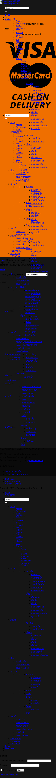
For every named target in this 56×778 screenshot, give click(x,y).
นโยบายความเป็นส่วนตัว (16, 474)
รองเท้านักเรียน (23, 281)
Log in (20, 770)
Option (24, 165)
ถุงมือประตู (36, 190)
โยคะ (28, 219)
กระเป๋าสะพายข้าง (24, 241)
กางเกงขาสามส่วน (39, 229)
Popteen (25, 75)
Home (3, 260)
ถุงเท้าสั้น (35, 215)
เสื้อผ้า (29, 106)
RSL (18, 160)
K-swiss (19, 153)
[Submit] (6, 11)
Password (5, 765)
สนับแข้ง (35, 199)
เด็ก (12, 170)
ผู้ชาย (12, 80)
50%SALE (15, 256)
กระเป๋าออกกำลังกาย (31, 387)
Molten (24, 70)
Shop (12, 122)
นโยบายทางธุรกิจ (13, 471)
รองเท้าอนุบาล (22, 284)
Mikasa (19, 157)
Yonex (18, 155)
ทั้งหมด (19, 162)
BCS (18, 139)
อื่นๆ (28, 225)
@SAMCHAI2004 (35, 461)
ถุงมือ (28, 206)
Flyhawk (19, 141)
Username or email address (13, 761)
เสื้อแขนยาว (36, 261)
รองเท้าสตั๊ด (21, 277)
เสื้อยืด (34, 219)
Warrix (18, 129)
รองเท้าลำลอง (37, 207)
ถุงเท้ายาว (35, 212)
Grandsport (21, 127)
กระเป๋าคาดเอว (22, 248)
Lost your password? (9, 775)
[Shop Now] (6, 17)
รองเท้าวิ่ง (35, 242)
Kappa (19, 42)
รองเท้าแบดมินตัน (33, 293)
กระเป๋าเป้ (20, 244)
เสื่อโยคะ (35, 222)
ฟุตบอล (29, 186)
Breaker (19, 136)
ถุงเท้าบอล (36, 193)
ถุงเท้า (29, 209)
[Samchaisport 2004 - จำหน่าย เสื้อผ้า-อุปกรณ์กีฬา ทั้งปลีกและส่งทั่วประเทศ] (10, 2)
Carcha (24, 77)
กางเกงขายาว (37, 119)
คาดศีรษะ (25, 409)
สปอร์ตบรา (36, 252)
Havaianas (26, 73)
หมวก (28, 203)
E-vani (24, 170)
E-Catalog (15, 253)
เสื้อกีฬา (34, 255)
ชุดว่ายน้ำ (35, 232)
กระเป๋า (13, 332)
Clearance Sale (12, 481)
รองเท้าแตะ (15, 251)
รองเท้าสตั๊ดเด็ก (32, 290)
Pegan (19, 148)
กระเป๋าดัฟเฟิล (22, 238)
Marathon (25, 68)
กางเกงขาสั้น (37, 226)
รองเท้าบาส (36, 203)
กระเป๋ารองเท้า (22, 235)
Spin (18, 150)
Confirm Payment (13, 484)
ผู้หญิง (13, 236)
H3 (22, 167)
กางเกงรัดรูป (31, 354)
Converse (20, 132)
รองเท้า (29, 239)
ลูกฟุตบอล (36, 196)
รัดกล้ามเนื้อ (30, 335)
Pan (17, 143)
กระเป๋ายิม (20, 231)
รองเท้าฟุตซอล (38, 93)
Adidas (19, 125)
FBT (18, 134)
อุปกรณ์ (13, 287)
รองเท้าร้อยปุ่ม (37, 96)
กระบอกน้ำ (26, 412)
